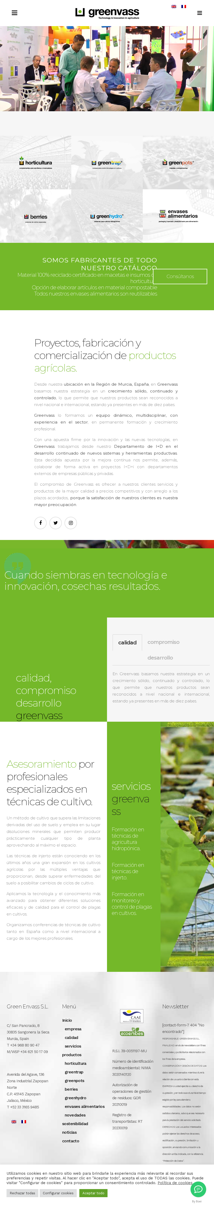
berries (71, 1089)
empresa (73, 1028)
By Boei (197, 1201)
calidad (127, 642)
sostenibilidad (75, 1123)
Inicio (67, 1020)
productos (71, 1054)
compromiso (163, 642)
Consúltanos (180, 276)
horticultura (75, 1063)
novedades (75, 1115)
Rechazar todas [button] (22, 1193)
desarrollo (160, 658)
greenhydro (75, 1097)
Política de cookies (175, 1182)
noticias (69, 1132)
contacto (70, 1140)
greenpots (74, 1080)
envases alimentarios (84, 1106)
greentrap (74, 1071)
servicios (73, 1046)
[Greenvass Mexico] (198, 1189)
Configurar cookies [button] (58, 1193)
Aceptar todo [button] (93, 1193)
